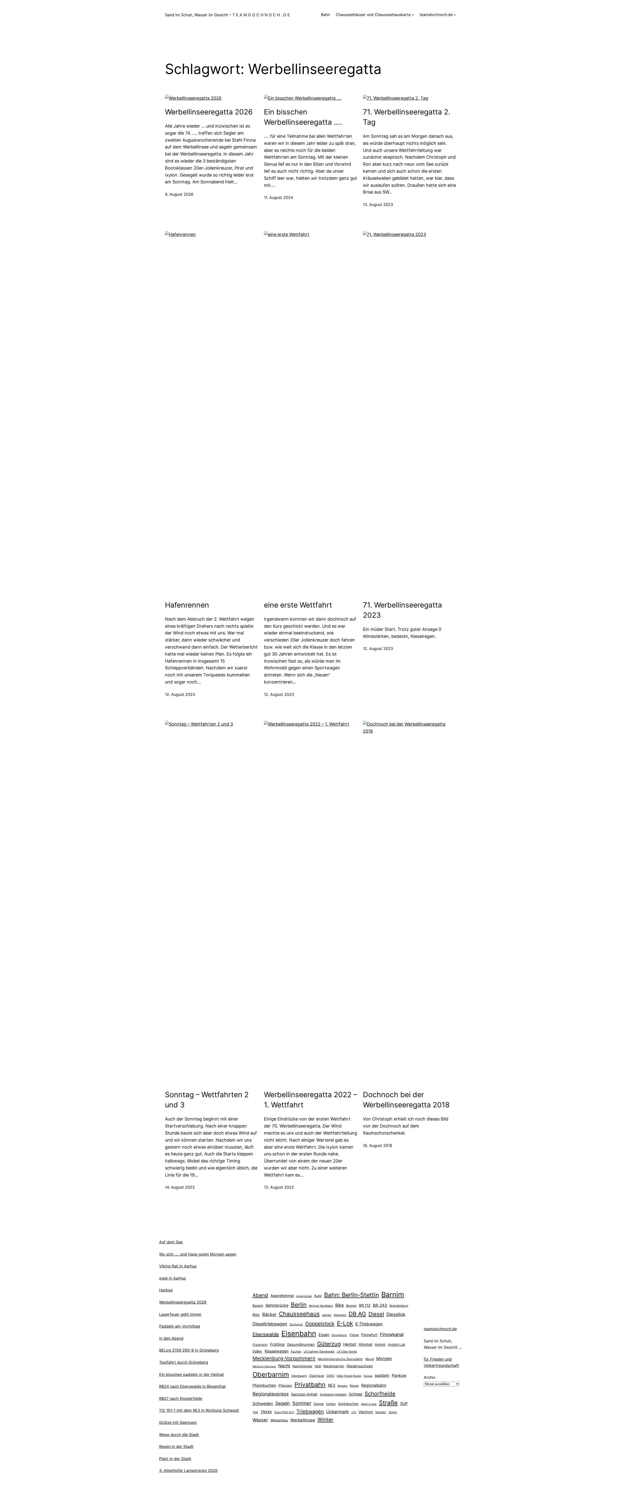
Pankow (399, 1375)
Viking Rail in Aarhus (177, 1266)
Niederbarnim (333, 1366)
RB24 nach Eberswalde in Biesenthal (192, 1386)
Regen (354, 1386)
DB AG (357, 1313)
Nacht (284, 1365)
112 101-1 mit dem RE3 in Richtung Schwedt (199, 1410)
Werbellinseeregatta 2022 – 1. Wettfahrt (310, 1099)
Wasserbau (279, 1420)
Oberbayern (299, 1376)
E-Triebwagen (369, 1323)
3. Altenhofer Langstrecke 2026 (188, 1470)
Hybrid (380, 1344)
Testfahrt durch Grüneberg (183, 1362)
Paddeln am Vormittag (179, 1326)
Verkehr (380, 1412)
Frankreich (260, 1345)
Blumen (351, 1305)
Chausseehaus (299, 1313)
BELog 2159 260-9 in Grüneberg (189, 1350)
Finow (354, 1335)
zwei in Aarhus (172, 1278)
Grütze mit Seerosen (178, 1422)
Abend (260, 1295)
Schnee (355, 1394)
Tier (255, 1412)
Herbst (349, 1344)
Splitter (331, 1404)
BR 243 (380, 1305)
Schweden (263, 1403)
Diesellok (395, 1314)
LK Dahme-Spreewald (319, 1351)
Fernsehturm (339, 1335)
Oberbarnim (271, 1374)
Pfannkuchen (264, 1385)
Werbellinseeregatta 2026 (209, 111)
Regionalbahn (373, 1385)
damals (326, 1315)
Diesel (376, 1314)
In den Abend (171, 1338)
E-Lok (345, 1323)
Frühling (277, 1344)
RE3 (331, 1385)
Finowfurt (369, 1335)
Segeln (282, 1403)
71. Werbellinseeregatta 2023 (402, 609)
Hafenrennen (187, 604)
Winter (325, 1419)
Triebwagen (310, 1411)
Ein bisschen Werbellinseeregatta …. (303, 116)
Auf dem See (171, 1242)
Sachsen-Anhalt (304, 1394)
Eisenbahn (298, 1333)
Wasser (260, 1419)
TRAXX (266, 1412)
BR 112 (364, 1305)
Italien (257, 1351)
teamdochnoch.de (440, 1328)
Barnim (392, 1294)
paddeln (382, 1375)
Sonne (319, 1404)
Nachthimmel (302, 1366)
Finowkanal (391, 1334)
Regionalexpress (271, 1394)
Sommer (301, 1403)
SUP (404, 1403)
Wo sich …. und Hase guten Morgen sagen (197, 1254)
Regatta (342, 1386)
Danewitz (340, 1315)
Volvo (393, 1412)
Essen (324, 1334)
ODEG (330, 1376)
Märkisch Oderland (264, 1366)
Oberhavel (316, 1376)
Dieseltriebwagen (270, 1323)
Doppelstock (320, 1324)
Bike (339, 1305)
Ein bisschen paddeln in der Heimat (191, 1374)
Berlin (299, 1304)
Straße (388, 1402)
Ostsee (368, 1376)
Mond (369, 1359)
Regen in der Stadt (176, 1446)
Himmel (365, 1344)
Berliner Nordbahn (321, 1305)
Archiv (429, 1377)
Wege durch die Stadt (179, 1434)
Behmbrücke (277, 1305)
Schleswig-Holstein (333, 1394)
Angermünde (304, 1296)
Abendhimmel (282, 1296)
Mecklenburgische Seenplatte (340, 1359)
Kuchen (296, 1351)
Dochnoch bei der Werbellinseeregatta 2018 (406, 1099)
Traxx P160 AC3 (284, 1412)
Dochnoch (296, 1324)
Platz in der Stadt (175, 1458)
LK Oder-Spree (347, 1351)
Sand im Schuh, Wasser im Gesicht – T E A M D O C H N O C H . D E (227, 14)
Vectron (366, 1412)
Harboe (166, 1290)
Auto (318, 1296)
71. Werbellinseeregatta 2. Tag (406, 116)
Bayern (258, 1305)
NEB (318, 1366)
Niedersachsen (360, 1366)
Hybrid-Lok (396, 1345)
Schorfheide (380, 1393)
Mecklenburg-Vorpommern (284, 1358)
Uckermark (337, 1411)
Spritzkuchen (348, 1404)
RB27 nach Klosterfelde (180, 1398)
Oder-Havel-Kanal (349, 1376)
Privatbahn (310, 1384)
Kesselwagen (276, 1351)
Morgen (384, 1358)
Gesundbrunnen (301, 1344)
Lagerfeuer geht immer (180, 1314)
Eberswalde (266, 1334)
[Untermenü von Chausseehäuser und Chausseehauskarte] (413, 15)
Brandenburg (399, 1305)
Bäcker (269, 1314)
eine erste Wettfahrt (298, 604)
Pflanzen (285, 1386)
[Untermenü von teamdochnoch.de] (455, 15)
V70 (353, 1412)
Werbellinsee (302, 1420)
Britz (256, 1315)
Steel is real (368, 1404)
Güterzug (329, 1343)
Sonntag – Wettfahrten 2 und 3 (207, 1099)
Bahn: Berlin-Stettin (351, 1294)
